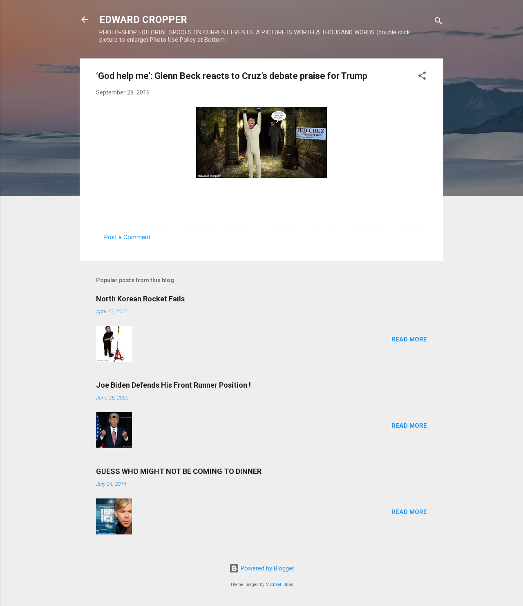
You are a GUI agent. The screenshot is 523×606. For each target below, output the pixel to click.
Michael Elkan (279, 584)
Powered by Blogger (266, 568)
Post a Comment (127, 237)
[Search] (438, 22)
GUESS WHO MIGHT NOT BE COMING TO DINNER (179, 471)
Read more (409, 339)
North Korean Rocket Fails (140, 298)
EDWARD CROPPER (143, 19)
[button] (422, 77)
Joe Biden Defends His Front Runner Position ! (173, 385)
